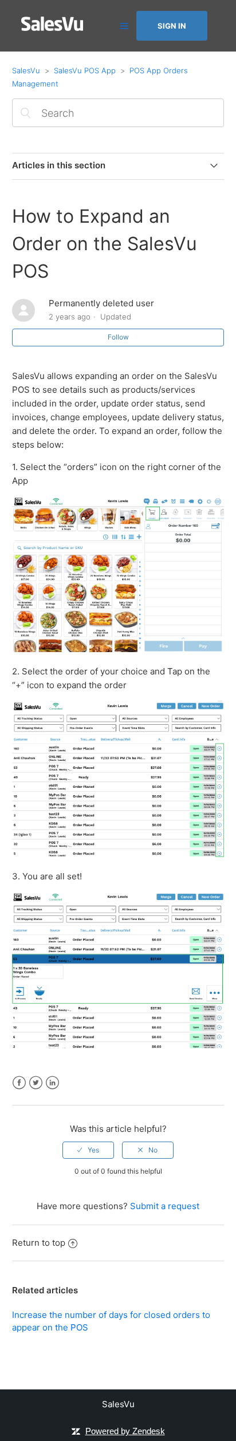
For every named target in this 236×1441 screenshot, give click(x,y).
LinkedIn (52, 1083)
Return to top (38, 1242)
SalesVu (26, 70)
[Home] (52, 27)
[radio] (88, 1150)
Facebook (19, 1083)
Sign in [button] (172, 25)
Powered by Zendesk (125, 1431)
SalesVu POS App (85, 70)
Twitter (36, 1083)
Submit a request (164, 1206)
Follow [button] (118, 337)
